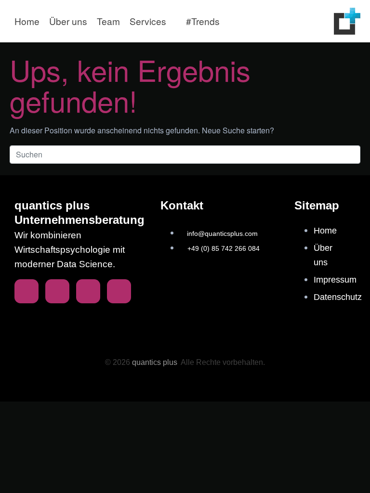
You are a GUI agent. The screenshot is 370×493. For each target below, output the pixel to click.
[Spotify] (88, 291)
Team (108, 20)
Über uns (68, 20)
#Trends (203, 20)
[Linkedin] (26, 291)
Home (27, 20)
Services (148, 20)
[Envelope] (57, 291)
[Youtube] (119, 291)
